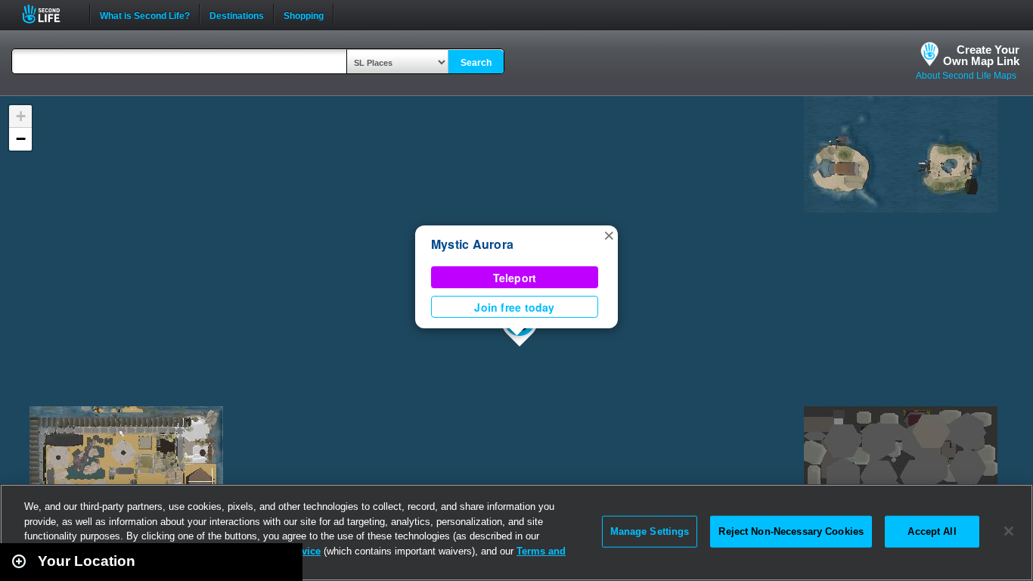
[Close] (1008, 531)
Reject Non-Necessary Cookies (791, 531)
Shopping (304, 14)
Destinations (236, 14)
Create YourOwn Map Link (981, 55)
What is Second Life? (145, 14)
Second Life (49, 14)
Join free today (514, 307)
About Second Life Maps (966, 75)
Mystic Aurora (472, 244)
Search (476, 62)
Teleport (515, 277)
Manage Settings (650, 531)
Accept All (931, 531)
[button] (609, 234)
